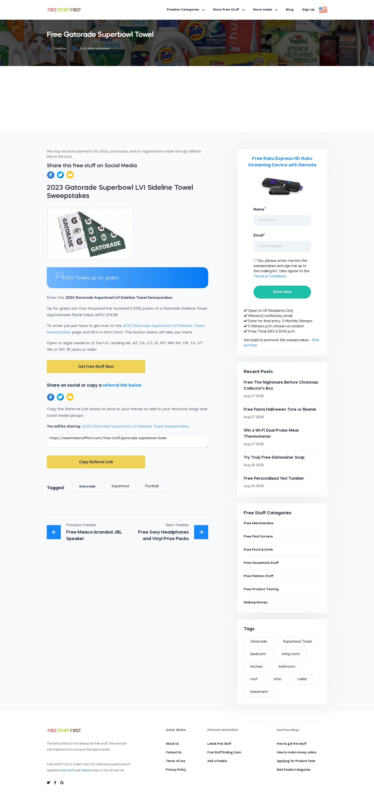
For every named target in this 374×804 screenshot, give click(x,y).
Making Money (256, 602)
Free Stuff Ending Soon (224, 752)
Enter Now (282, 292)
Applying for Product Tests (296, 761)
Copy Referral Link (96, 462)
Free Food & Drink (258, 550)
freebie (86, 770)
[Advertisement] (187, 101)
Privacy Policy (176, 770)
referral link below (122, 385)
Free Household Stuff (261, 563)
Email (259, 235)
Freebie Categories (183, 9)
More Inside (262, 9)
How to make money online (296, 752)
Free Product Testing (261, 589)
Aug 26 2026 (254, 465)
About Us (172, 744)
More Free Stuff (226, 9)
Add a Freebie (217, 761)
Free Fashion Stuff (259, 576)
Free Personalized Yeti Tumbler (274, 479)
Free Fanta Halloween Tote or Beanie (280, 410)
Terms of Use (175, 761)
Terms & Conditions (269, 276)
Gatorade (87, 486)
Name (259, 209)
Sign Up (308, 9)
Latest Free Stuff (219, 744)
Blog (289, 9)
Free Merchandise (258, 523)
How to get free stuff (291, 744)
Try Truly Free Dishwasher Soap (274, 458)
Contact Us (174, 752)
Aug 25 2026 (254, 486)
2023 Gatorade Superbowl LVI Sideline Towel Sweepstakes (135, 426)
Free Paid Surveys (258, 536)
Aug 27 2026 (254, 396)
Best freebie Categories (293, 770)
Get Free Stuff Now (96, 366)
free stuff (67, 770)
